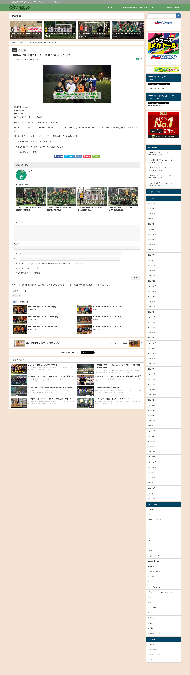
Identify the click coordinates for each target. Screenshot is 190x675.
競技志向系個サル (154, 633)
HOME (110, 7)
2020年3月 (151, 441)
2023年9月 (151, 244)
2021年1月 (151, 389)
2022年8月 (151, 301)
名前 (17, 244)
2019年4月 (151, 498)
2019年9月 (151, 472)
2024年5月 (151, 224)
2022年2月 (151, 332)
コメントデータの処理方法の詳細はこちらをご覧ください (86, 285)
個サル (177, 7)
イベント (151, 576)
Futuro (150, 509)
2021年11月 (152, 348)
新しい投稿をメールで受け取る (28, 273)
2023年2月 (151, 276)
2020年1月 (151, 452)
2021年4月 (151, 379)
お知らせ (151, 566)
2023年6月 (151, 260)
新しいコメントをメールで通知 (28, 268)
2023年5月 (151, 265)
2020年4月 (151, 436)
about (117, 7)
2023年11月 (152, 234)
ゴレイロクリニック (155, 587)
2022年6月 (151, 312)
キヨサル (151, 582)
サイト (16, 259)
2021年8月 (151, 364)
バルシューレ (152, 613)
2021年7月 (151, 369)
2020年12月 (152, 395)
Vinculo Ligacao (153, 561)
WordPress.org (153, 660)
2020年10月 (152, 405)
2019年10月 (152, 467)
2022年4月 (151, 322)
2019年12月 (152, 457)
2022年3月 (151, 327)
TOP (152, 7)
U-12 (149, 530)
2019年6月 (151, 488)
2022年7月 (151, 307)
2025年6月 (151, 208)
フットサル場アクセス (129, 7)
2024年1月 (151, 229)
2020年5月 (151, 431)
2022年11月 (152, 286)
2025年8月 (151, 203)
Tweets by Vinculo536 (155, 105)
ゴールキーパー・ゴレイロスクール (160, 592)
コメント (18, 222)
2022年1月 (151, 338)
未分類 (150, 628)
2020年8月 (151, 415)
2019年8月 (151, 477)
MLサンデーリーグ (154, 519)
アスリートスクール (155, 571)
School (169, 7)
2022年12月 (152, 281)
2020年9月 (151, 410)
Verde (150, 550)
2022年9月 (151, 296)
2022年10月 (152, 291)
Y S (141, 59)
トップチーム (152, 607)
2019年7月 (151, 483)
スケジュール (144, 7)
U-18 (149, 535)
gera (149, 514)
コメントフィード (154, 654)
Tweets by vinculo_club (156, 88)
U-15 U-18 (160, 7)
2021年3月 (151, 384)
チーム (150, 602)
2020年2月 (151, 446)
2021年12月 (152, 343)
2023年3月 (151, 270)
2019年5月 (151, 493)
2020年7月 (151, 421)
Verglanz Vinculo (154, 556)
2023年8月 (151, 250)
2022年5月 (151, 317)
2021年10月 (152, 353)
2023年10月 (152, 239)
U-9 (149, 540)
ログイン (151, 644)
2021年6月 (151, 374)
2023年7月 (151, 255)
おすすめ (24, 50)
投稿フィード (152, 649)
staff (149, 525)
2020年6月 (151, 426)
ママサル (151, 618)
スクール (151, 597)
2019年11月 (152, 462)
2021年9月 (151, 358)
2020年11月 (152, 400)
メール (17, 253)
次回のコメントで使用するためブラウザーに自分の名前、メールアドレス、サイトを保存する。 (53, 263)
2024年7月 (151, 219)
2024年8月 (151, 213)
